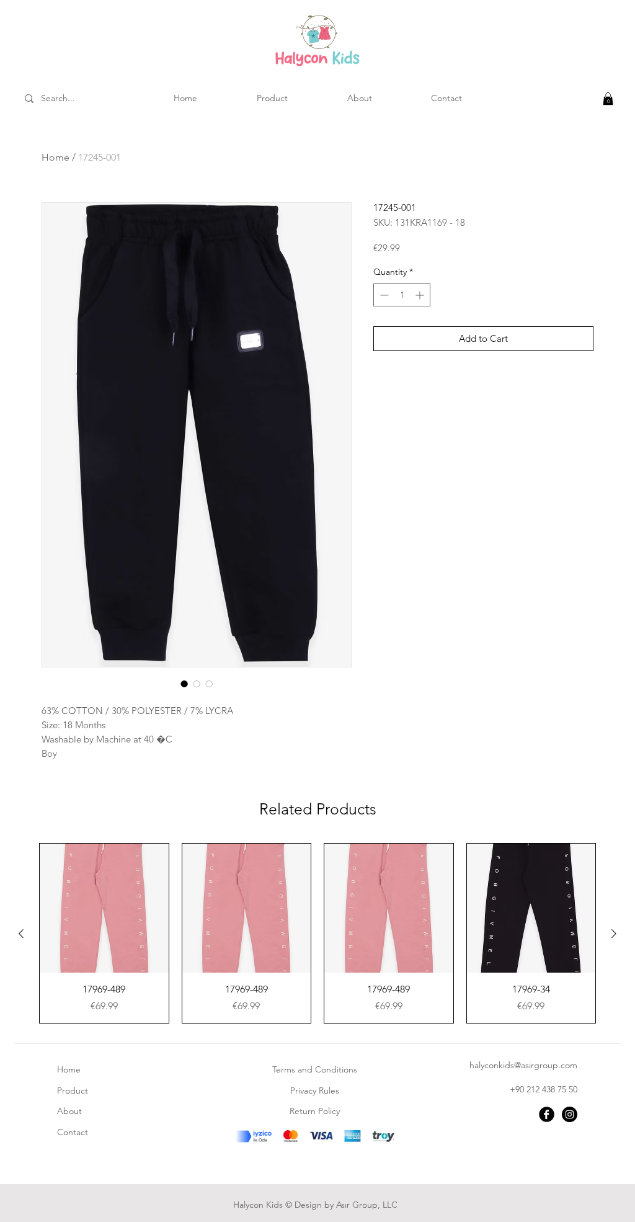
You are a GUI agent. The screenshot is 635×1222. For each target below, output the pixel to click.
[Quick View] (104, 908)
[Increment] (421, 295)
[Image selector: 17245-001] (184, 683)
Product (72, 1090)
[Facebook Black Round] (546, 1114)
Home (55, 157)
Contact (72, 1132)
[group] (317, 933)
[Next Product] (613, 933)
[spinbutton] (402, 295)
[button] (608, 98)
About (69, 1111)
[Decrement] (383, 295)
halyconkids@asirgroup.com (523, 1065)
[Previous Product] (21, 933)
